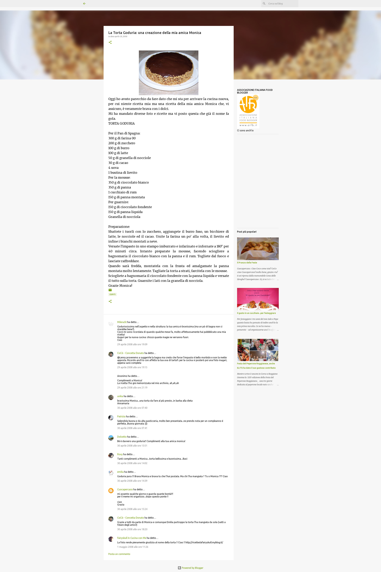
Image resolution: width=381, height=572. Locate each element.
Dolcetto (122, 436)
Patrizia (121, 416)
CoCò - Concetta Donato (130, 353)
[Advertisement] (258, 181)
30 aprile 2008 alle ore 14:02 (132, 463)
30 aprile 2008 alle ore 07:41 (132, 428)
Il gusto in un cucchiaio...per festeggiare (256, 313)
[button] (110, 42)
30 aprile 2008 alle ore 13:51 (132, 445)
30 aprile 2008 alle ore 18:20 (132, 529)
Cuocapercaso (125, 489)
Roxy (120, 454)
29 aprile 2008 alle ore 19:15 (132, 367)
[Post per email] (110, 291)
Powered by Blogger (192, 567)
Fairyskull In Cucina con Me (131, 538)
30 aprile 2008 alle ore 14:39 (132, 480)
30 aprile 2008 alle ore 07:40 (132, 407)
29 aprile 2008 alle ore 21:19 (132, 387)
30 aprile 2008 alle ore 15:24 (132, 509)
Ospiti (112, 294)
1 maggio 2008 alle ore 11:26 (132, 546)
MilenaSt (122, 322)
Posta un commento (119, 554)
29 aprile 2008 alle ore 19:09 (132, 344)
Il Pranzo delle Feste (247, 262)
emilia (120, 471)
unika (120, 396)
